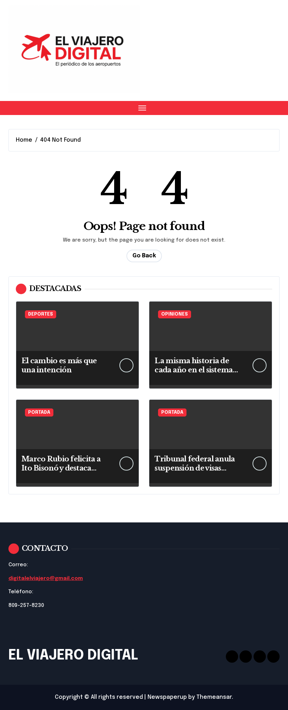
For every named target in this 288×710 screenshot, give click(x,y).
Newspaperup (167, 697)
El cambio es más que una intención (59, 365)
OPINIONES (174, 314)
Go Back (144, 256)
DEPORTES (40, 314)
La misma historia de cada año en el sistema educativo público (194, 370)
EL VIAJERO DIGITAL (73, 655)
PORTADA (39, 412)
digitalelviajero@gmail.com (45, 578)
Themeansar (214, 697)
